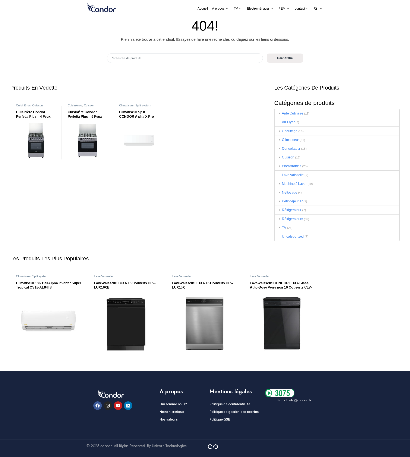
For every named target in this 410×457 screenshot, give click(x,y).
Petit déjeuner (292, 201)
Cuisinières (23, 105)
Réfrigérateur (291, 210)
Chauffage (289, 131)
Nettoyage (289, 192)
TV (236, 8)
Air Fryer (288, 122)
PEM (282, 8)
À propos (218, 8)
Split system (143, 105)
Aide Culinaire (292, 113)
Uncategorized (293, 236)
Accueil (203, 8)
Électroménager (258, 8)
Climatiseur (126, 105)
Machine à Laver (294, 184)
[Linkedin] (128, 405)
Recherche (285, 57)
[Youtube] (118, 405)
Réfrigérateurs (292, 219)
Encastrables (291, 166)
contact (300, 8)
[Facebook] (97, 405)
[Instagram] (108, 405)
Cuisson (37, 105)
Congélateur (291, 148)
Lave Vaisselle (293, 175)
